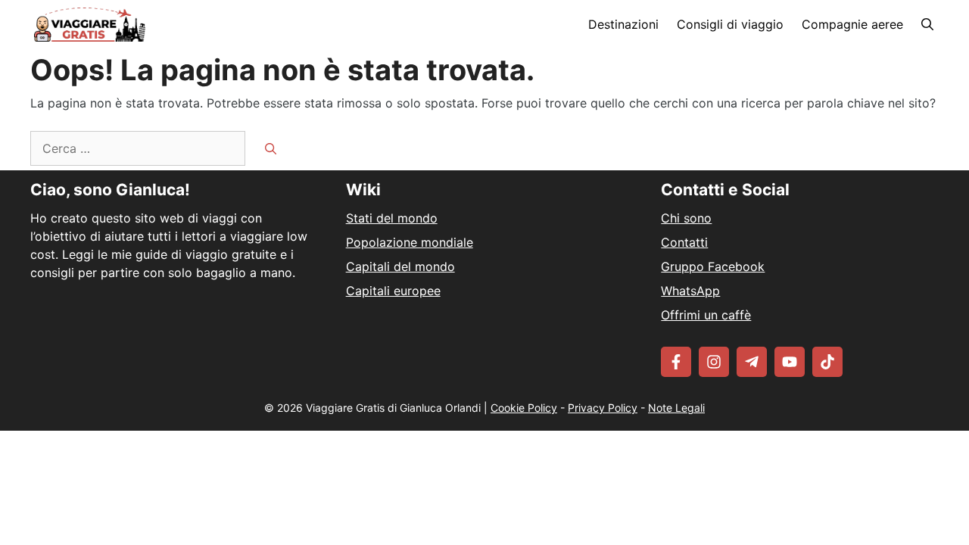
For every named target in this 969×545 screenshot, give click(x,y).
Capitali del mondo (400, 266)
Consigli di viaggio (730, 24)
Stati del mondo (392, 218)
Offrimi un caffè (706, 314)
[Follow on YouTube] (789, 362)
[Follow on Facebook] (676, 362)
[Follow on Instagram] (714, 362)
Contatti (684, 242)
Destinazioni (623, 24)
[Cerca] (270, 149)
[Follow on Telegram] (752, 362)
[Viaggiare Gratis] (89, 24)
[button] (927, 24)
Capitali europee (393, 290)
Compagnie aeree (852, 24)
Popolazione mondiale (409, 242)
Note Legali (676, 407)
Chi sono (686, 218)
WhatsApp (690, 290)
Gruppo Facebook (713, 266)
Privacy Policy (602, 407)
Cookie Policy (524, 407)
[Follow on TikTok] (827, 362)
